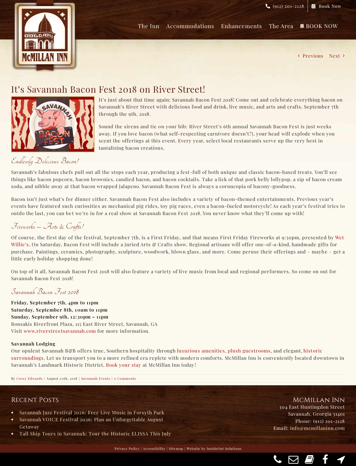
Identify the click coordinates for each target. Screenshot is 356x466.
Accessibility (154, 448)
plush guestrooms (249, 350)
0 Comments (125, 378)
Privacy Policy (127, 448)
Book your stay (123, 365)
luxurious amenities (201, 350)
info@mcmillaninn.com (317, 428)
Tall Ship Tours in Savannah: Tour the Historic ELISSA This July (95, 433)
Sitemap (176, 448)
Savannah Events (95, 378)
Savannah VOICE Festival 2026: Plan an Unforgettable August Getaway (91, 423)
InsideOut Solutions (224, 448)
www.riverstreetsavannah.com (60, 331)
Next (334, 56)
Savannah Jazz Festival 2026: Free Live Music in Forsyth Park (91, 412)
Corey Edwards (29, 378)
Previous (313, 56)
